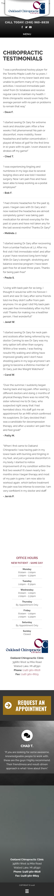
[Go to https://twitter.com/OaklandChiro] (26, 27)
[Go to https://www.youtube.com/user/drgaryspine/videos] (30, 27)
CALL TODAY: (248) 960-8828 (27, 22)
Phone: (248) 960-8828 (27, 871)
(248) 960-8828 (31, 670)
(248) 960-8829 (30, 674)
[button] (27, 705)
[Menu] (27, 891)
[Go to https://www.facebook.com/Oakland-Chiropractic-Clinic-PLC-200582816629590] (22, 27)
